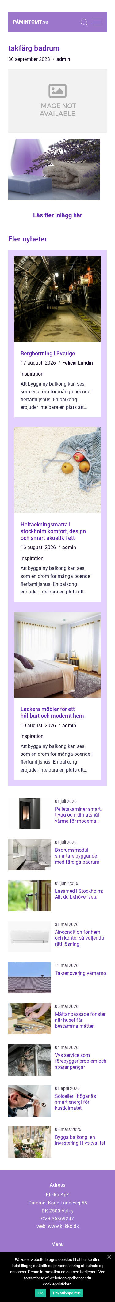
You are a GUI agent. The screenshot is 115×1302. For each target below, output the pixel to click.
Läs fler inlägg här (57, 215)
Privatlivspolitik (66, 1293)
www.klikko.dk (63, 1226)
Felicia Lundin (77, 363)
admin (63, 59)
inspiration (32, 374)
